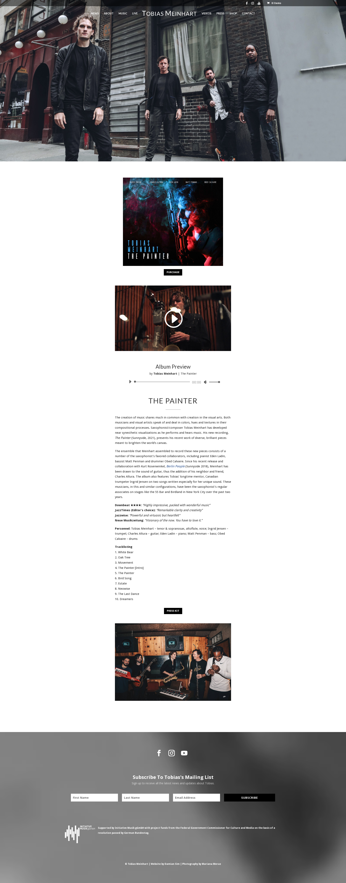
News (95, 13)
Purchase (173, 272)
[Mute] (205, 382)
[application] (173, 382)
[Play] (130, 381)
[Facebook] (247, 4)
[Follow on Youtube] (184, 753)
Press (220, 13)
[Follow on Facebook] (159, 753)
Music (123, 13)
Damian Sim (172, 864)
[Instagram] (252, 4)
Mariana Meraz (211, 864)
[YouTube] (259, 4)
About (109, 13)
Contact (248, 13)
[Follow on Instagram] (171, 753)
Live (135, 13)
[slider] (213, 382)
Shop (233, 13)
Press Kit (173, 610)
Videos (206, 13)
